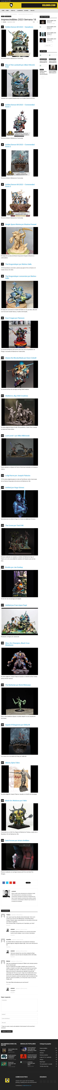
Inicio (2, 14)
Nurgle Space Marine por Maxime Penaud (20, 224)
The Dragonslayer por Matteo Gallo (18, 264)
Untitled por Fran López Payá (16, 605)
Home (3, 10)
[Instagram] (48, 1)
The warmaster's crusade (46, 1064)
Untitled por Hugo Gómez (14, 488)
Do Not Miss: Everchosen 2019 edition (31, 1063)
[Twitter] (53, 1)
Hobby (7, 10)
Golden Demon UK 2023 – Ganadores (19, 27)
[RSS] (51, 1)
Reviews (41, 69)
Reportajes (42, 1061)
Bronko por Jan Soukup (14, 567)
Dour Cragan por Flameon (14, 318)
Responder (8, 925)
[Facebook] (46, 1)
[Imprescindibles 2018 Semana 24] (53, 57)
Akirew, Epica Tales (12, 763)
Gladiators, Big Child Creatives (16, 396)
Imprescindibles (8, 16)
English (32, 10)
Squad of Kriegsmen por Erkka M (17, 725)
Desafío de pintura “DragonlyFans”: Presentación (12, 1056)
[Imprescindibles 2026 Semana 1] (4, 1050)
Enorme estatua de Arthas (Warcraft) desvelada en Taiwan (32, 1049)
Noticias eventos (44, 1055)
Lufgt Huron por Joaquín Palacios (17, 475)
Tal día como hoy (44, 1066)
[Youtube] (56, 1)
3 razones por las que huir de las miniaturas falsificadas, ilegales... (32, 1056)
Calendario (20, 10)
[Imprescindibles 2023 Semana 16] (43, 40)
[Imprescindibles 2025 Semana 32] (53, 67)
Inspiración (42, 1050)
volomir (3, 16)
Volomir (26, 10)
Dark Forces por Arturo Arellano (17, 840)
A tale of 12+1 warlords (45, 1057)
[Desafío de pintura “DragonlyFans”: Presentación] (4, 1057)
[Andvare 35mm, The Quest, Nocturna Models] (44, 67)
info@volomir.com (26, 1085)
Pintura (41, 1059)
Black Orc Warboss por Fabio (16, 801)
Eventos (13, 10)
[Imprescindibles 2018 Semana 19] (44, 57)
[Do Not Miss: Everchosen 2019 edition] (23, 1063)
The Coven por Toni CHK (14, 525)
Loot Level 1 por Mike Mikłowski (17, 436)
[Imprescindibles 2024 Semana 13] (43, 34)
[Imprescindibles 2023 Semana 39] (43, 22)
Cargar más (47, 45)
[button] (55, 10)
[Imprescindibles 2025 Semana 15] (43, 28)
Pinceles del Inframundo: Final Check (12, 1064)
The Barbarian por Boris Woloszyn (18, 685)
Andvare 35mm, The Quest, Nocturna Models (44, 73)
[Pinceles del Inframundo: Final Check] (4, 1064)
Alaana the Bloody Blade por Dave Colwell (20, 358)
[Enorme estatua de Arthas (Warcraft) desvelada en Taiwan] (23, 1049)
